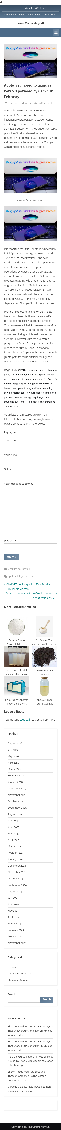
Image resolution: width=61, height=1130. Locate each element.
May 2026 (13, 756)
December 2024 (17, 865)
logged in (25, 719)
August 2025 (15, 814)
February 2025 (16, 852)
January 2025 (15, 859)
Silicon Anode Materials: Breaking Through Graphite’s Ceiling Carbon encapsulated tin (27, 1076)
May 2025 (13, 833)
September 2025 (17, 807)
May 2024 (13, 910)
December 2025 (17, 788)
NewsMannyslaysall (30, 23)
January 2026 (15, 782)
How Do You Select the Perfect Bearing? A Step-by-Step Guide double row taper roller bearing (30, 1061)
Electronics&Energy (14, 14)
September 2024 (17, 885)
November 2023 (17, 942)
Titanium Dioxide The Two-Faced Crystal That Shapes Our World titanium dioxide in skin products (30, 1031)
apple (11, 576)
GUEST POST (50, 14)
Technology (34, 14)
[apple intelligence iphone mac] (30, 191)
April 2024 (13, 917)
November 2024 (17, 872)
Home (18, 8)
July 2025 (13, 820)
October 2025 (15, 801)
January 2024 (15, 936)
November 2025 (17, 794)
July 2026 (13, 749)
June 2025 (13, 827)
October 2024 (15, 878)
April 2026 (13, 762)
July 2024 (13, 897)
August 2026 (15, 743)
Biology (12, 967)
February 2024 (16, 930)
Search (12, 994)
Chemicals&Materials (35, 8)
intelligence (21, 576)
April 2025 (13, 840)
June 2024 (13, 904)
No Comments (45, 103)
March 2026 (14, 769)
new (31, 576)
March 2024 (14, 923)
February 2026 (16, 775)
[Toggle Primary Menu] (56, 32)
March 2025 (14, 846)
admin (28, 103)
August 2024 (15, 891)
